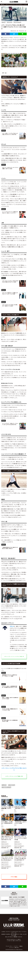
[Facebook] (5, 34)
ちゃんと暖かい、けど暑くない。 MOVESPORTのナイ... (7, 823)
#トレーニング (9, 22)
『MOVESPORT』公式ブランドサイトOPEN (20, 822)
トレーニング (12, 4)
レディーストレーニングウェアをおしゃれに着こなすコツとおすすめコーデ (20, 858)
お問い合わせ (16, 947)
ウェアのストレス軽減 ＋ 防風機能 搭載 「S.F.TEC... (7, 807)
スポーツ (7, 4)
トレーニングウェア (19, 4)
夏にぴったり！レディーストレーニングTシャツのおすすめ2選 (20, 838)
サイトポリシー (16, 946)
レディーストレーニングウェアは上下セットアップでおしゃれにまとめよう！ (7, 858)
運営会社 (21, 946)
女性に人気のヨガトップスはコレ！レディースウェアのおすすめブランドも (7, 838)
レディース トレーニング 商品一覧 (14, 776)
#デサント (3, 22)
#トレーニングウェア (17, 22)
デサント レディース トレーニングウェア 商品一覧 (14, 656)
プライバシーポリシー (9, 946)
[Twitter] (14, 34)
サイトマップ (11, 947)
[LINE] (22, 34)
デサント (4, 785)
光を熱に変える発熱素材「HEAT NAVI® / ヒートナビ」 (19, 808)
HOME (3, 4)
